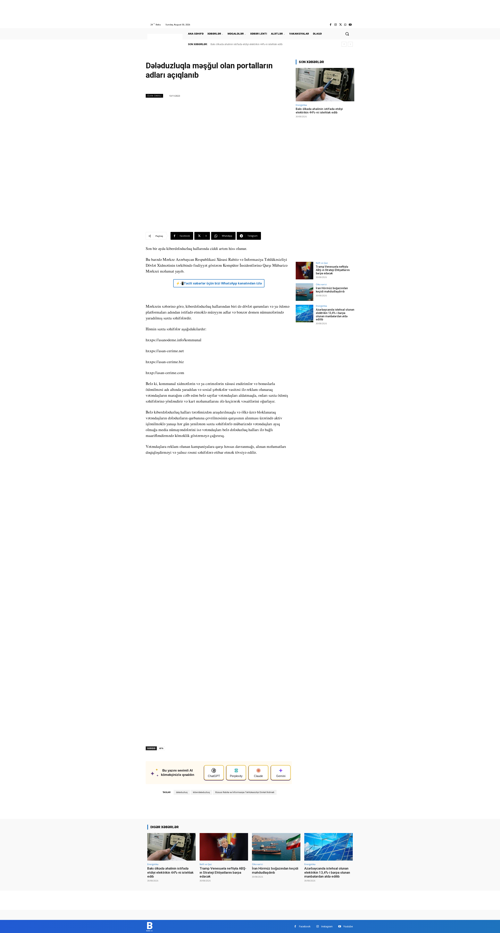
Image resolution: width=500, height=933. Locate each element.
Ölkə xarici (321, 284)
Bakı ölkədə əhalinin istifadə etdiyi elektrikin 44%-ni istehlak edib (247, 44)
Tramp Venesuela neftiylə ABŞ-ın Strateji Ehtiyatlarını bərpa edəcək (333, 270)
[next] (350, 44)
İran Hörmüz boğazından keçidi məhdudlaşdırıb (332, 290)
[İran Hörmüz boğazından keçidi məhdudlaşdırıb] (304, 292)
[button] (347, 33)
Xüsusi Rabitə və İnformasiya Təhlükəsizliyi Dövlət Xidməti (244, 792)
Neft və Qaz (322, 263)
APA (161, 748)
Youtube (348, 926)
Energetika (301, 105)
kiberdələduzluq (201, 792)
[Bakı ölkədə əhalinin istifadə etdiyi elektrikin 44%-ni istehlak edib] (325, 84)
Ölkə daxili (154, 95)
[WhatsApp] (345, 24)
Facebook (305, 926)
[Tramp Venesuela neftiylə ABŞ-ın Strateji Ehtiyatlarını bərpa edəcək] (304, 270)
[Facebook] (330, 24)
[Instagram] (335, 24)
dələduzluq (182, 792)
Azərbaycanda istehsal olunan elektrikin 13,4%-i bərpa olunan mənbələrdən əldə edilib (335, 314)
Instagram (327, 926)
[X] (340, 24)
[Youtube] (350, 24)
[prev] (344, 44)
